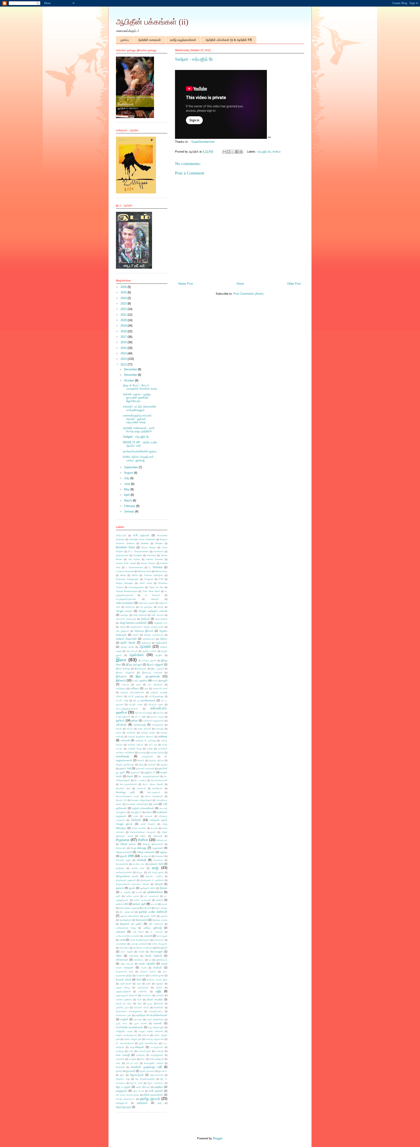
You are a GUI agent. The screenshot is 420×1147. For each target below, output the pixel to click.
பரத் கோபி (138, 932)
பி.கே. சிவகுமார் (159, 944)
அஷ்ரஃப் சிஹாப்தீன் (126, 638)
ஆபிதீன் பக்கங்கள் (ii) (152, 21)
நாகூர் (159, 899)
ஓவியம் (120, 720)
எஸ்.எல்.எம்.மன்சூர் (143, 713)
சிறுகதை (123, 840)
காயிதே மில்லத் (157, 752)
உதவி (138, 684)
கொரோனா (157, 788)
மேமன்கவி (158, 1007)
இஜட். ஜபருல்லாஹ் (148, 676)
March (128, 500)
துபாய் (132, 887)
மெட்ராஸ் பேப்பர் (141, 1007)
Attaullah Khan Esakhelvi (142, 539)
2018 (124, 331)
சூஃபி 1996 (127, 856)
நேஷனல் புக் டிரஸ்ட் (131, 923)
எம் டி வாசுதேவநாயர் (144, 700)
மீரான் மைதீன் (155, 999)
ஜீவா (122, 1075)
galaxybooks (122, 555)
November (131, 374)
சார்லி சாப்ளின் (139, 828)
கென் (130, 776)
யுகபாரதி (138, 1019)
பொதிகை (140, 975)
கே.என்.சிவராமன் (159, 780)
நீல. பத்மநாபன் (127, 912)
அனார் (136, 635)
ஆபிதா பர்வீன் (127, 647)
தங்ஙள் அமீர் (156, 863)
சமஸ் (136, 816)
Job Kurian (134, 559)
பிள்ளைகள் (122, 959)
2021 (124, 314)
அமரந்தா (124, 615)
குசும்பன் (152, 764)
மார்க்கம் (160, 995)
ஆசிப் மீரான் (127, 642)
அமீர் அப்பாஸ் (157, 615)
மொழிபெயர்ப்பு (156, 1011)
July (127, 478)
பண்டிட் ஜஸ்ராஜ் (153, 927)
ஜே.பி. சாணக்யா (156, 1083)
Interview (151, 555)
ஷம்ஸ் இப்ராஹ (143, 1087)
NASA (135, 575)
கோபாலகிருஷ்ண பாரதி (127, 796)
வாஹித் (132, 1059)
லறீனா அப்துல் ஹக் (133, 1039)
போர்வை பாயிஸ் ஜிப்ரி (157, 979)
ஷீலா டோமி (138, 1091)
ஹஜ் (159, 1103)
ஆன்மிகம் (136, 655)
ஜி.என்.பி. (163, 1071)
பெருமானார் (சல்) (124, 971)
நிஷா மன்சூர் (161, 908)
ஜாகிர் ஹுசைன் (147, 1071)
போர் (138, 979)
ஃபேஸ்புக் (121, 724)
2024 (124, 298)
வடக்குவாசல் (157, 1047)
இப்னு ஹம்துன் (134, 664)
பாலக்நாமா (159, 940)
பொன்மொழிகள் (156, 975)
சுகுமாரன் (157, 847)
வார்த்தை (140, 1055)
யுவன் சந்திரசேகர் (155, 1019)
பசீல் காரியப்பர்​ (156, 924)
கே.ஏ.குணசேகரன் (128, 784)
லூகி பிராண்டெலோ (148, 1043)
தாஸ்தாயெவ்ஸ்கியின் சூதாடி (140, 451)
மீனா (140, 1003)
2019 (124, 325)
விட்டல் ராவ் (132, 1063)
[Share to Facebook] (237, 152)
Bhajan (159, 543)
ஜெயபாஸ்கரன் (156, 1075)
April (127, 494)
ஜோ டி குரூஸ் (123, 1086)
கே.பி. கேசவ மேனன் (153, 784)
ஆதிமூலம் (146, 643)
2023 (124, 303)
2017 (124, 336)
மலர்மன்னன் (143, 987)
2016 (124, 342)
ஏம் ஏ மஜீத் (140, 716)
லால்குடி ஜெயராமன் (155, 1039)
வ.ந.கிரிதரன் (137, 1047)
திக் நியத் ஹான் (156, 872)
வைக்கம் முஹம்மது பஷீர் (146, 1067)
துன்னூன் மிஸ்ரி (147, 888)
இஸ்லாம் (121, 680)
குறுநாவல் (135, 772)
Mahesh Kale (144, 571)
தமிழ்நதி (120, 868)
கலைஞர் (160, 729)
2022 (124, 309)
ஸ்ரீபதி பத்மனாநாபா (125, 1099)
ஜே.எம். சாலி (136, 1083)
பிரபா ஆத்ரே (127, 951)
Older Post (294, 283)
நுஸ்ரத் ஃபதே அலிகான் (153, 911)
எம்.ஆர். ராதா (136, 704)
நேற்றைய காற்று (159, 920)
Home (240, 283)
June (127, 484)
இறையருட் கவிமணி (152, 672)
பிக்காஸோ (124, 948)
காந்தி (150, 748)
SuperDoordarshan (203, 141)
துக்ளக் (120, 887)
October (129, 380)
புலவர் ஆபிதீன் (147, 963)
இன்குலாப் (121, 676)
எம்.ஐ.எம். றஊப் (155, 704)
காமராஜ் (142, 752)
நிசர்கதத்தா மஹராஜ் (129, 908)
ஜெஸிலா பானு (123, 1079)
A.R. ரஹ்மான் (141, 535)
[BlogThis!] (228, 152)
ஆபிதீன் (145, 646)
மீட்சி (139, 999)
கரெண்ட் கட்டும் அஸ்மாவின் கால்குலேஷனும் (139, 408)
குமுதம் (164, 764)
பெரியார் (157, 967)
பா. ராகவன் (156, 932)
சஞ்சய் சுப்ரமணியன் (143, 808)
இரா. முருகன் (157, 668)
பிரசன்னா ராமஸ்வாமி (143, 948)
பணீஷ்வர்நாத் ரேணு (126, 928)
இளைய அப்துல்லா (125, 672)
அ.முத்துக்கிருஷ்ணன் (126, 599)
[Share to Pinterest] (241, 152)
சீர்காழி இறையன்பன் (153, 844)
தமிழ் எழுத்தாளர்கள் (183, 40)
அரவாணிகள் (161, 619)
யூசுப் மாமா (121, 1023)
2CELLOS (121, 535)
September (131, 467)
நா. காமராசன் (152, 896)
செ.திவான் (146, 856)
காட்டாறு (153, 744)
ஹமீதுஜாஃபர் (122, 1103)
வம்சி (131, 1051)
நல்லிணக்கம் (155, 892)
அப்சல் (160, 607)
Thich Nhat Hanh (151, 591)
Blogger (217, 1138)
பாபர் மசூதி (162, 936)
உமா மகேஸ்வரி (155, 684)
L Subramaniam (134, 567)
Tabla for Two (156, 587)
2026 (124, 287)
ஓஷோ (134, 720)
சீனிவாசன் (121, 848)
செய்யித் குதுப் (123, 860)
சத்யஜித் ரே (264, 151)
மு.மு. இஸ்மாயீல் (155, 1003)
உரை (146, 688)
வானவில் (120, 1059)
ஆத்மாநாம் (161, 642)
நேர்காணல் (142, 919)
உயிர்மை (135, 688)
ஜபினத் (119, 1071)
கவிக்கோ (131, 732)
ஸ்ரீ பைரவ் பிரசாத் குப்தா (127, 1095)
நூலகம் (164, 916)
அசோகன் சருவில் (146, 603)
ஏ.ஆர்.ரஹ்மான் (123, 716)
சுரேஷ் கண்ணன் (146, 852)
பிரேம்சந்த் (133, 956)
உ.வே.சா (125, 684)
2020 (124, 320)
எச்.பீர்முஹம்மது (156, 696)
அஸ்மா (163, 638)
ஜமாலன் (130, 1070)
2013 (124, 358)
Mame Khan (161, 571)
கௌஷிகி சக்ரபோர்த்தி (137, 804)
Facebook (158, 551)
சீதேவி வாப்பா (128, 843)
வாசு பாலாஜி (123, 1054)
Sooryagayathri (136, 587)
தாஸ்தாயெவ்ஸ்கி (124, 872)
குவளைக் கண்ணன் (145, 768)
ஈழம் (164, 680)
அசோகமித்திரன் (125, 602)
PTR (161, 579)
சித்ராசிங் (158, 836)
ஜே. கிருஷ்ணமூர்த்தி (145, 1079)
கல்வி (118, 732)
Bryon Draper (149, 547)
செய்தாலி (159, 856)
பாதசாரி (148, 935)
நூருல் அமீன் (150, 916)
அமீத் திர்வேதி (140, 615)
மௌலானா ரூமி (123, 1015)
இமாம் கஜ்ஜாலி (155, 664)
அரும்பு (123, 627)
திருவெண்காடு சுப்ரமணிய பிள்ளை (132, 884)
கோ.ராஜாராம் (153, 792)
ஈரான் (155, 680)
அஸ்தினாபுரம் (148, 639)
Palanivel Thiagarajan (127, 579)
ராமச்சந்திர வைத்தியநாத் (129, 1027)
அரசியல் (145, 618)
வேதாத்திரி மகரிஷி (153, 1063)
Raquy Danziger (124, 583)
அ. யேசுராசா (152, 595)
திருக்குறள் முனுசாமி (126, 880)
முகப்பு (125, 40)
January (129, 511)
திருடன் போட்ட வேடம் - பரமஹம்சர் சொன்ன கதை (140, 387)
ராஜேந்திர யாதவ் (124, 1031)
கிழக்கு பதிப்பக (156, 760)
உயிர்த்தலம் (121, 688)
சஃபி (155, 803)
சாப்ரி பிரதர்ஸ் (148, 824)
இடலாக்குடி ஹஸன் (147, 660)
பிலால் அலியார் (153, 955)
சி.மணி (154, 828)
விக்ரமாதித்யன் (157, 1059)
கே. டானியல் (140, 780)
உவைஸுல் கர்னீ (160, 688)
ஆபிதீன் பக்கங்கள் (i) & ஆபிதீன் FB (228, 40)
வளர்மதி (160, 1051)
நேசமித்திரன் (125, 920)
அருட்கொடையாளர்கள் (133, 622)
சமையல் (148, 816)
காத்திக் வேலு (135, 748)
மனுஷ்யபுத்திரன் (123, 991)
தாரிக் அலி (138, 868)
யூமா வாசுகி (140, 1023)
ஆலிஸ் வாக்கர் (149, 651)
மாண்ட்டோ (147, 995)
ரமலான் (158, 1023)
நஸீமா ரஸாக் (132, 896)
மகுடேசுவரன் (126, 983)
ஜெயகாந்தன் (137, 1074)
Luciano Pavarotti (125, 571)
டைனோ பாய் (139, 864)
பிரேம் (119, 955)
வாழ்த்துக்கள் (156, 1055)
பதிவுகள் (120, 931)
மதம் (139, 983)
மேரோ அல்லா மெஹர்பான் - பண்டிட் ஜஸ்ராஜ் (139, 458)
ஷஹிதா (159, 1086)
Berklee (145, 543)
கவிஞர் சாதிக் (148, 732)
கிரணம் (140, 760)
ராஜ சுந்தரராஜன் (156, 1027)
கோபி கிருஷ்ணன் (154, 796)
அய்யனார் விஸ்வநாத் (126, 619)
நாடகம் (154, 904)
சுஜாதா (163, 852)
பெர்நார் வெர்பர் (148, 971)
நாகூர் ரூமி (139, 903)
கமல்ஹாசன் (157, 725)
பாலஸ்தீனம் (121, 944)
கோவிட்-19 (121, 800)
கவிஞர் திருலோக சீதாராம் (141, 736)
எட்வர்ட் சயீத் (122, 700)
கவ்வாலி (125, 740)
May (127, 489)
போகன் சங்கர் (123, 979)
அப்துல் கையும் (124, 610)
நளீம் (118, 896)
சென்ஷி (141, 860)
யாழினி (124, 1019)
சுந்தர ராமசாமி (124, 852)
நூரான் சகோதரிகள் (130, 916)
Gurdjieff (137, 555)
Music (123, 575)
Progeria (149, 579)
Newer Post (185, 283)
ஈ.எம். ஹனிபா (140, 680)
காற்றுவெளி (147, 756)
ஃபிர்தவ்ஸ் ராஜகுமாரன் (153, 720)
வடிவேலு (120, 1051)
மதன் (148, 983)
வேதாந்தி (120, 1067)
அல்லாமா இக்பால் (144, 630)
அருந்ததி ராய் (160, 623)
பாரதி (122, 939)
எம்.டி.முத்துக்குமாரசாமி (127, 708)
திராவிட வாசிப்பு (154, 876)
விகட (142, 1059)
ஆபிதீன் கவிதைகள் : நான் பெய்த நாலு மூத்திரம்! (139, 429)
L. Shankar (156, 567)
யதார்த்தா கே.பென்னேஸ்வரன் (151, 1015)
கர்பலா (130, 729)
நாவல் (164, 904)
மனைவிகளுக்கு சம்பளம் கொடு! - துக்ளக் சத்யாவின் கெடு (137, 419)
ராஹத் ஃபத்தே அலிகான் (151, 1031)
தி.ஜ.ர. (139, 872)
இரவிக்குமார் (141, 668)
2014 (124, 353)
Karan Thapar (148, 563)
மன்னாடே (143, 991)
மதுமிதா (159, 983)
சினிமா (277, 151)
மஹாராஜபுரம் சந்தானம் (126, 995)
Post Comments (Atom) (248, 293)
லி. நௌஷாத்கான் (125, 1043)
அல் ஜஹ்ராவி (122, 631)
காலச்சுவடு (122, 756)
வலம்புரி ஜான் (144, 1051)
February (130, 506)
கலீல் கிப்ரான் (144, 729)
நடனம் (139, 892)
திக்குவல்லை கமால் (127, 876)
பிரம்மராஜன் (156, 951)
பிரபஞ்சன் (162, 947)
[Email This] (224, 152)
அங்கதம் (155, 599)
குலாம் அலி (125, 768)
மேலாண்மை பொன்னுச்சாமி (129, 1011)
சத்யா (149, 812)
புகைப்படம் (161, 959)
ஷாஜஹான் (121, 1090)
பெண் (143, 967)
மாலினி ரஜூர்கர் (124, 999)
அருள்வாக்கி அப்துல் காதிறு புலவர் (147, 627)
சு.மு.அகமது (138, 847)
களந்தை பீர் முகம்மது (145, 740)
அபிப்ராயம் (130, 607)
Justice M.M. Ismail (126, 563)
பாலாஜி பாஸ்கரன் (139, 944)
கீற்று (141, 764)
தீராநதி (159, 883)
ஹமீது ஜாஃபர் (150, 1098)
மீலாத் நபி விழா (124, 1003)
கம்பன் (119, 729)
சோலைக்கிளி (122, 864)
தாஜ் (155, 868)
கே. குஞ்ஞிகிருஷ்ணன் (148, 776)
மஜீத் (158, 991)
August (129, 472)
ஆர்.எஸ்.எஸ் (132, 651)
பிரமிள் (141, 951)
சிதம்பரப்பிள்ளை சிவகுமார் (143, 832)
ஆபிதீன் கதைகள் (149, 40)
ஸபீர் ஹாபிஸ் (156, 1090)
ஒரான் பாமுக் (157, 716)
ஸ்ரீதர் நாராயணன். (153, 1094)
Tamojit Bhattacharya (127, 591)
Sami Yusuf (146, 583)
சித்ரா (143, 836)
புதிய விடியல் (127, 964)
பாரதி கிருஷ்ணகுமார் (140, 940)
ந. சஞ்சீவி (126, 892)
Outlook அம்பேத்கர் (153, 575)
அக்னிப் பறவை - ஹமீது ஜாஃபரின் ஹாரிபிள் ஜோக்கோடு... (136, 398)
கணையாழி (139, 724)
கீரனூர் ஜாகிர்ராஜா (125, 764)
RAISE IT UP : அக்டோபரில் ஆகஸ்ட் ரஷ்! (140, 444)
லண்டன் (145, 1035)
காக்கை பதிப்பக (135, 744)
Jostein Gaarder (154, 559)
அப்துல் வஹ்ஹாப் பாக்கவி (152, 610)
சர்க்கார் (136, 820)
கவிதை (162, 736)
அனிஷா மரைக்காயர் (153, 635)
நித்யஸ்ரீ (147, 908)
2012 (124, 364)
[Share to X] (233, 152)
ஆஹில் (158, 655)
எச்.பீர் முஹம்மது (136, 696)
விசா (118, 1063)
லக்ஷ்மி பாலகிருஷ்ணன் (126, 1035)
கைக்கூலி (141, 788)
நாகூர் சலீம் (122, 903)
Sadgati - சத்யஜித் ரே (136, 436)
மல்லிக (159, 987)
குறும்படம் (149, 772)
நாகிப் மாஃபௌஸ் (142, 900)
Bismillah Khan (125, 547)
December (131, 369)
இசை (121, 659)
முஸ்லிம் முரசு (122, 1007)
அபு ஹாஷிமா (146, 607)
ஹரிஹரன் (142, 1102)
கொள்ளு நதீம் (125, 792)
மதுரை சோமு (123, 987)
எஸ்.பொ (160, 713)
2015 (124, 348)
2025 (124, 292)
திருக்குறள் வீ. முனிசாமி (152, 880)
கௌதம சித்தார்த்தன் (141, 800)
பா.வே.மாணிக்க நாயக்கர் (128, 936)
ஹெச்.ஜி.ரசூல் (123, 1106)
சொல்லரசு (158, 860)
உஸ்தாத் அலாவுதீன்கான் (132, 692)
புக (150, 960)
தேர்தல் (163, 887)
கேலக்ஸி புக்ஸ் (123, 788)
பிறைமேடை (139, 960)
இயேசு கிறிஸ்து (123, 668)
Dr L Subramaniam (138, 551)
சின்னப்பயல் (161, 840)
